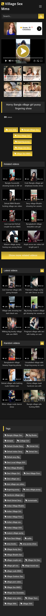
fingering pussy (23, 142)
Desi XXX (12, 130)
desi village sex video (15, 484)
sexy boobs (11, 544)
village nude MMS (14, 571)
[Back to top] (38, 608)
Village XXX (27, 604)
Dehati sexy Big (13, 457)
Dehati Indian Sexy (14, 451)
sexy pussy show (29, 544)
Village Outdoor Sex (15, 576)
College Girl (24, 441)
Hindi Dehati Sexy (14, 500)
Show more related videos (23, 255)
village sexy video (14, 598)
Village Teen (32, 598)
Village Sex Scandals (15, 593)
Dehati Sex (33, 451)
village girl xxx (12, 566)
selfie (29, 538)
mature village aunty (15, 533)
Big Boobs (32, 435)
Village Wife (11, 604)
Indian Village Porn (14, 517)
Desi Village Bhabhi (14, 468)
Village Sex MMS (23, 154)
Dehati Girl (33, 446)
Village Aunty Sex (14, 549)
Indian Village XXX (14, 528)
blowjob (10, 441)
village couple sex (14, 560)
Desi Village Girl (23, 136)
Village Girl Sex (23, 148)
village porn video (14, 582)
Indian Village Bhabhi (15, 506)
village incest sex (31, 566)
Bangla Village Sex (31, 130)
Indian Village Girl (14, 511)
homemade (32, 500)
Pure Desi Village (14, 538)
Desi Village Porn (33, 473)
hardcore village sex (15, 495)
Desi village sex (13, 479)
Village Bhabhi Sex (14, 555)
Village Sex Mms (12, 6)
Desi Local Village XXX (16, 462)
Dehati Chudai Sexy (15, 446)
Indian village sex (14, 522)
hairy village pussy (33, 489)
